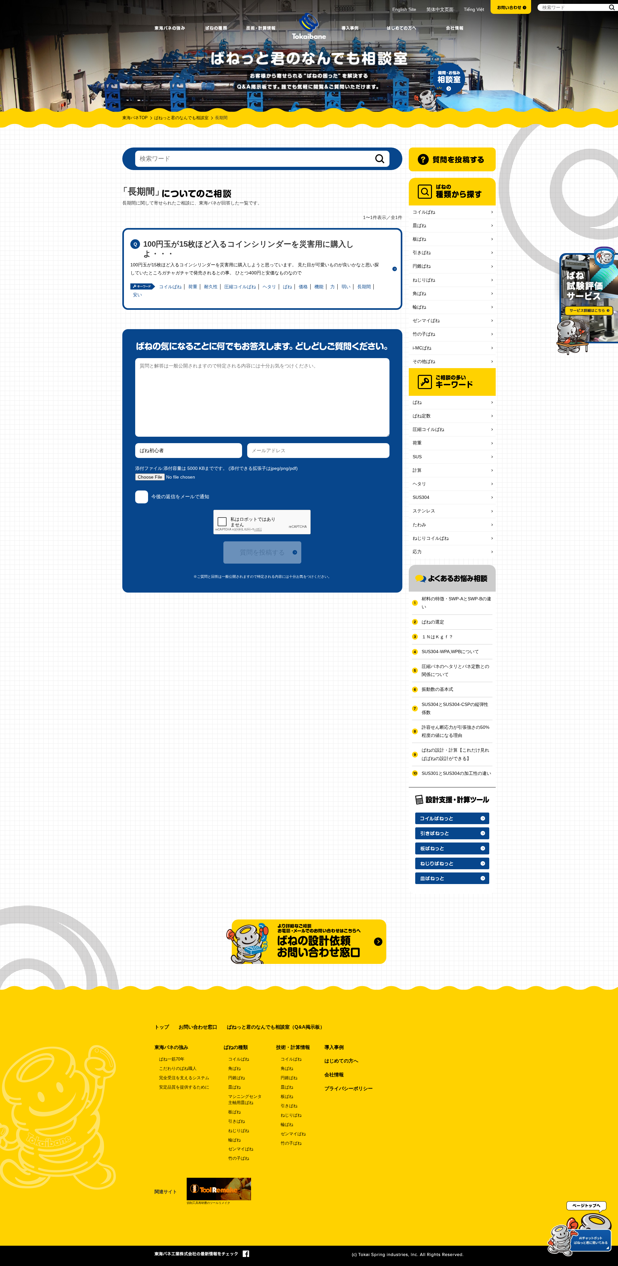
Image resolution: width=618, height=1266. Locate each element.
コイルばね (170, 286)
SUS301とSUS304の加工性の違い (456, 773)
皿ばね (419, 225)
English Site (404, 9)
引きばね (422, 252)
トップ (161, 1027)
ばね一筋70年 (171, 1059)
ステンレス (424, 510)
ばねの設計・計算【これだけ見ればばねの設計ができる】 (455, 754)
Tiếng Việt (474, 9)
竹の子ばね (424, 334)
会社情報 (334, 1074)
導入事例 (334, 1047)
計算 (417, 470)
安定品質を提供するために (184, 1087)
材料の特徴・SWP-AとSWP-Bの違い (456, 602)
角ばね (419, 293)
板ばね (419, 239)
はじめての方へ (341, 1060)
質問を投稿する (262, 552)
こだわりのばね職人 (178, 1068)
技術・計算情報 (293, 1047)
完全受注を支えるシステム (184, 1078)
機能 (318, 286)
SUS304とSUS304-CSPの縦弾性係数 (455, 708)
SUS (417, 456)
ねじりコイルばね (431, 538)
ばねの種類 (236, 1047)
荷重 (192, 286)
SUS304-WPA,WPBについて (450, 651)
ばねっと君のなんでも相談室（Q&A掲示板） (276, 1027)
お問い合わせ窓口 (198, 1027)
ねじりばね (424, 279)
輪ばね (419, 306)
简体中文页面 (440, 9)
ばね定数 (422, 415)
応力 (417, 551)
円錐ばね (422, 266)
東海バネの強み (171, 1047)
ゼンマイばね (426, 320)
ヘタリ (269, 286)
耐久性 (211, 286)
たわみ (419, 524)
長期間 (364, 286)
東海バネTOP (135, 118)
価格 (303, 286)
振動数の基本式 (437, 689)
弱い (346, 286)
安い (137, 294)
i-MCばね (422, 347)
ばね (287, 286)
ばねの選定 (433, 621)
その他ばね (424, 361)
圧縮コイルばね (240, 286)
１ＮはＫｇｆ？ (437, 636)
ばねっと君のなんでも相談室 (181, 118)
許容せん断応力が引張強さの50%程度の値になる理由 (455, 731)
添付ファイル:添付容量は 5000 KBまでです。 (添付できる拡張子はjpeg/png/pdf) (216, 468)
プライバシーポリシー (348, 1088)
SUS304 (421, 497)
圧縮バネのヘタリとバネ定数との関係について (455, 670)
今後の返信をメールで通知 (180, 496)
